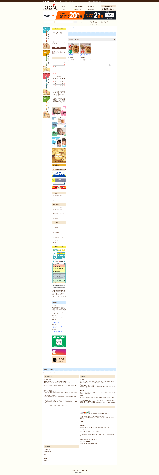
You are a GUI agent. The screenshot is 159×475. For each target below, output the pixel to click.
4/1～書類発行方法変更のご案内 (57, 331)
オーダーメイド (100, 24)
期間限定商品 (55, 218)
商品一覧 (63, 6)
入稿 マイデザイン (93, 24)
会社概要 (63, 9)
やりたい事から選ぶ (79, 6)
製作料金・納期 (91, 6)
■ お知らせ (54, 302)
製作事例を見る (78, 9)
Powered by (73, 472)
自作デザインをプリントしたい (58, 213)
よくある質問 (91, 9)
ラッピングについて (56, 240)
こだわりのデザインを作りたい (58, 207)
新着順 (78, 39)
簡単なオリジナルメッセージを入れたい (59, 210)
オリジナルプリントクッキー (103, 22)
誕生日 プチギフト (93, 22)
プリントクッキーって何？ (58, 224)
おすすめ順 (71, 39)
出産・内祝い (106, 21)
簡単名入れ (92, 21)
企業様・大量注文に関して (58, 235)
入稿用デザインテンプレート (58, 237)
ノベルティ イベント (99, 21)
